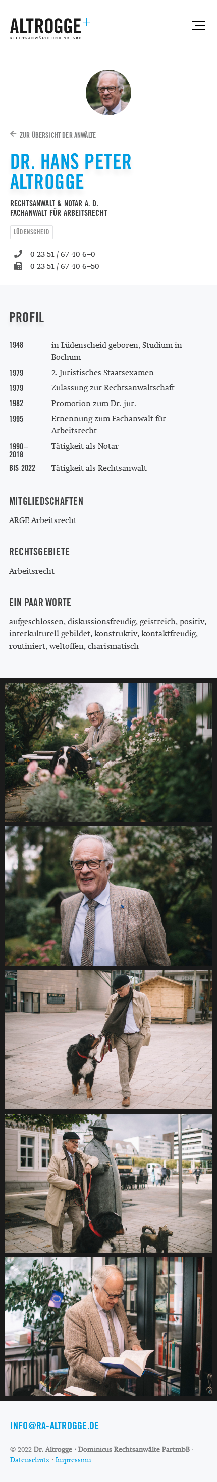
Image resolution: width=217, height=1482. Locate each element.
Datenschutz (29, 1460)
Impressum (73, 1460)
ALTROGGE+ (50, 28)
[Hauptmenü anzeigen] (197, 26)
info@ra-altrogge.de (54, 1426)
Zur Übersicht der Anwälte (58, 135)
